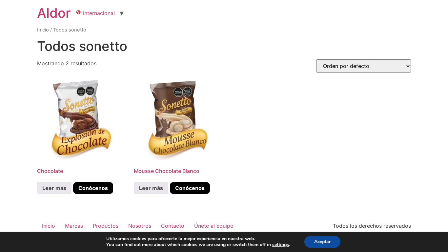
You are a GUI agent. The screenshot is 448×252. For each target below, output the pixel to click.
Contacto (172, 225)
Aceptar (322, 242)
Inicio (43, 30)
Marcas (74, 225)
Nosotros (139, 225)
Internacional (98, 13)
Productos (105, 225)
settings (280, 245)
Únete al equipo (214, 225)
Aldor (54, 13)
